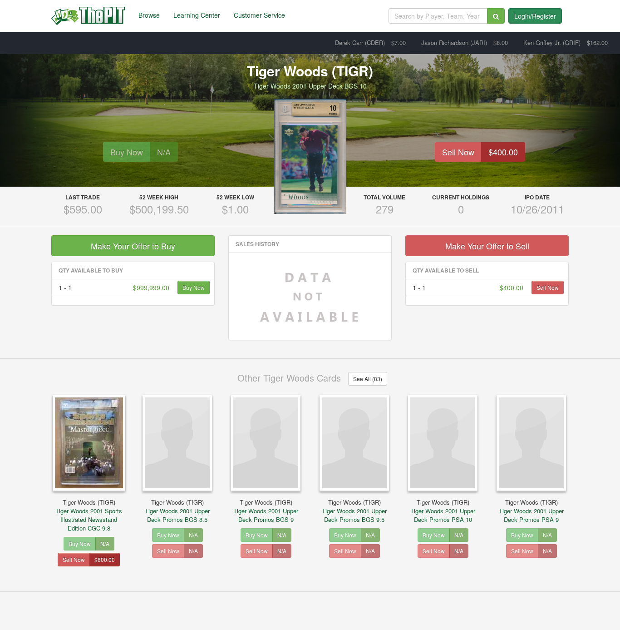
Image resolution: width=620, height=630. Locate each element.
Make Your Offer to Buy (133, 246)
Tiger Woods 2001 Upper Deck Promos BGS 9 (265, 511)
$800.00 (104, 559)
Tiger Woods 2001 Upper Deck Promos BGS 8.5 (177, 511)
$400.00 (503, 152)
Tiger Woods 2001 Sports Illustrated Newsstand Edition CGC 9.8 (88, 515)
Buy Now (126, 152)
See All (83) (367, 378)
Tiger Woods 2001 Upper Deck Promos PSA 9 (531, 511)
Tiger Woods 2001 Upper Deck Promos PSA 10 (442, 511)
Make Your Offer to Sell (487, 246)
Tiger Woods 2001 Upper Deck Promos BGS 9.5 (354, 511)
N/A (164, 152)
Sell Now (458, 152)
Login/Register (535, 15)
